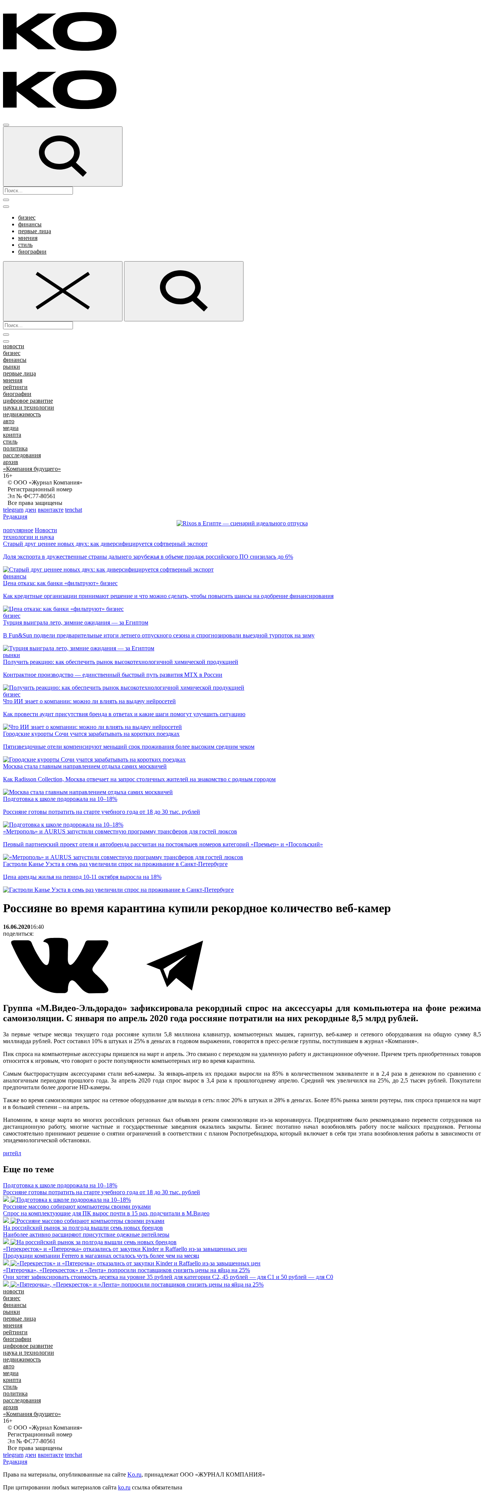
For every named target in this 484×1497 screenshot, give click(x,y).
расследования (22, 455)
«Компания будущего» (32, 469)
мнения (27, 238)
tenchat (73, 509)
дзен (30, 509)
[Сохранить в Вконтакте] (60, 992)
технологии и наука (28, 537)
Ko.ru (134, 1474)
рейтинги (15, 387)
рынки (11, 366)
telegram (13, 509)
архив (10, 462)
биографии (32, 251)
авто (8, 421)
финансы (30, 224)
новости (13, 346)
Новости (46, 530)
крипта (12, 434)
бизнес (27, 217)
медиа (11, 428)
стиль (25, 244)
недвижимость (22, 414)
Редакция (15, 516)
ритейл (12, 1153)
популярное (18, 530)
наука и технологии (28, 407)
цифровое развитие (28, 400)
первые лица (34, 231)
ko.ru (124, 1487)
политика (15, 448)
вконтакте (51, 509)
